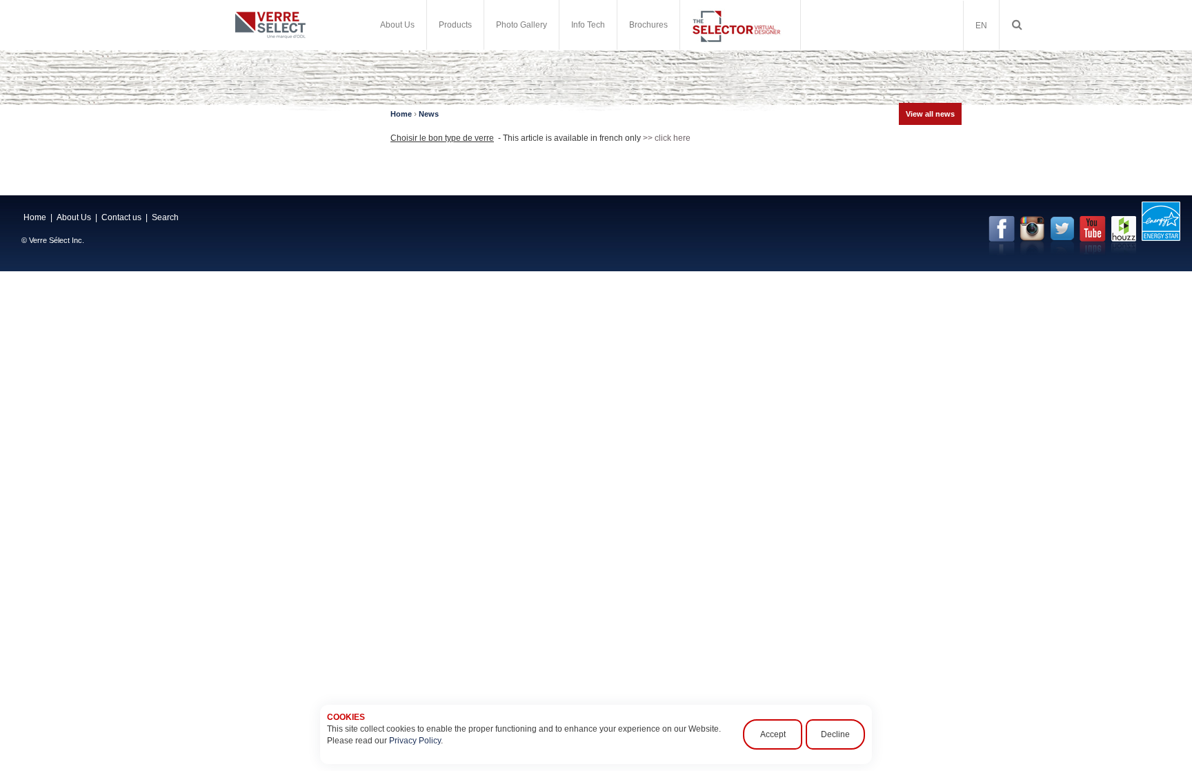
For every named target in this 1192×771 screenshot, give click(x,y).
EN (981, 25)
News (429, 114)
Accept (773, 734)
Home (401, 114)
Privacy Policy (415, 740)
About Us (74, 217)
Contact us (121, 217)
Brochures (648, 25)
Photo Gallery (521, 25)
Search (165, 217)
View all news (930, 114)
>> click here (667, 138)
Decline (835, 734)
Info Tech (588, 25)
